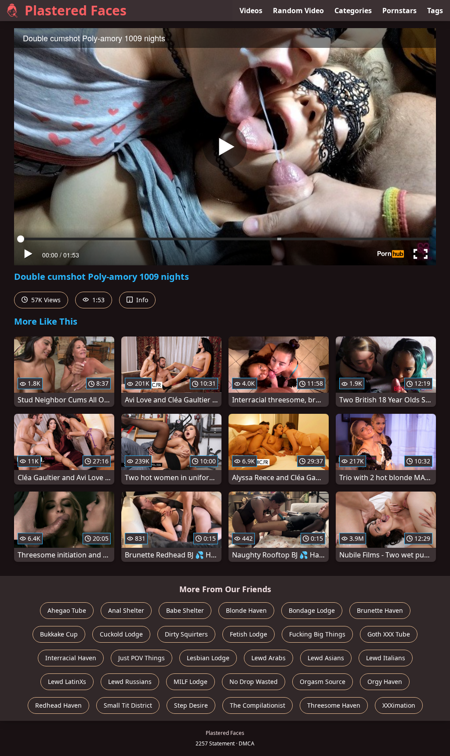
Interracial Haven (70, 658)
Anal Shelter (126, 610)
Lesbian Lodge (208, 658)
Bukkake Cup (59, 634)
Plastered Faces (76, 10)
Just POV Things (141, 658)
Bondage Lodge (312, 610)
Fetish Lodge (248, 634)
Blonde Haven (246, 610)
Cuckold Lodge (121, 634)
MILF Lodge (190, 681)
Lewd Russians (130, 681)
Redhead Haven (58, 705)
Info (141, 300)
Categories (353, 10)
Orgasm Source (322, 681)
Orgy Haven (384, 681)
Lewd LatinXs (67, 681)
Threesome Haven (333, 705)
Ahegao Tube (66, 610)
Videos (251, 10)
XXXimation (398, 705)
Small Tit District (128, 705)
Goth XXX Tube (388, 634)
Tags (435, 10)
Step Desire (191, 705)
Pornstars (399, 10)
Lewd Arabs (268, 658)
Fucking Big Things (317, 634)
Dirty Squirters (186, 634)
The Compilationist (257, 705)
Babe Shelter (185, 610)
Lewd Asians (326, 658)
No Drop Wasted (253, 681)
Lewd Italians (385, 658)
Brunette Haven (380, 610)
